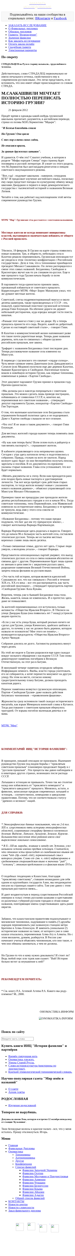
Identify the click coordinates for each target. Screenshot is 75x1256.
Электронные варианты (22, 50)
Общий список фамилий (30, 1198)
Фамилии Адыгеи (33, 1195)
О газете (13, 1088)
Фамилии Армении (34, 1179)
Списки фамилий (25, 1167)
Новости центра (18, 1204)
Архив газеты (16, 1092)
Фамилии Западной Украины (39, 1170)
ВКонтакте (42, 18)
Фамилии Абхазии (33, 1191)
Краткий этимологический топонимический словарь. (40, 1071)
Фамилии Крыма (32, 1188)
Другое (19, 1160)
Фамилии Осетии (32, 1173)
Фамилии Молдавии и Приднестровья (45, 1176)
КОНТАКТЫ (16, 1201)
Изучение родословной (22, 1105)
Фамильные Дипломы (21, 1148)
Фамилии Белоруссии (35, 1185)
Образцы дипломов (20, 31)
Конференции (23, 1163)
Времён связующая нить (22, 1056)
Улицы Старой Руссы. (21, 1062)
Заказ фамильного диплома (24, 1210)
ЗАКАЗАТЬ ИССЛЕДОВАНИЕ (27, 25)
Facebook (60, 18)
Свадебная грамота (19, 47)
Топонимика (22, 1154)
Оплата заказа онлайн (21, 44)
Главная (13, 1145)
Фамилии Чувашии (33, 1182)
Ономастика (15, 1151)
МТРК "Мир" (9, 725)
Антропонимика (25, 1157)
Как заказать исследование (24, 40)
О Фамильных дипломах (23, 28)
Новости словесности (21, 1207)
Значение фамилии (19, 37)
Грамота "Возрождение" (22, 34)
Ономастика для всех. (21, 1059)
